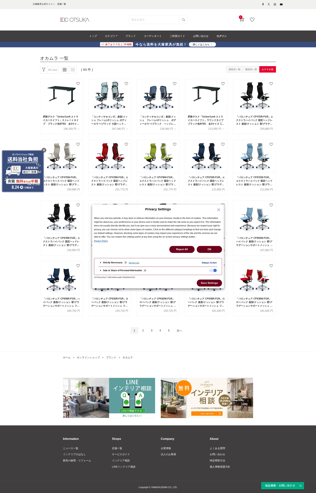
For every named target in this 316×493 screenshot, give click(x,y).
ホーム (67, 357)
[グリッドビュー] (64, 69)
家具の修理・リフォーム (77, 460)
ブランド (111, 357)
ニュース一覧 (70, 448)
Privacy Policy (101, 241)
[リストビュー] (72, 69)
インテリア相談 (121, 460)
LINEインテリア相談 (124, 466)
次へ (179, 330)
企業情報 (166, 448)
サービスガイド (121, 454)
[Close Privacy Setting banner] (219, 210)
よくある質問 (217, 448)
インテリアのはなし (74, 454)
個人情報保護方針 (220, 466)
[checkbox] (213, 270)
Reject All (182, 249)
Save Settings (209, 282)
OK (209, 249)
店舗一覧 (117, 448)
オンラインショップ (88, 357)
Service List (134, 263)
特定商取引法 (217, 460)
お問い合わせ (217, 454)
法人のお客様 (168, 454)
